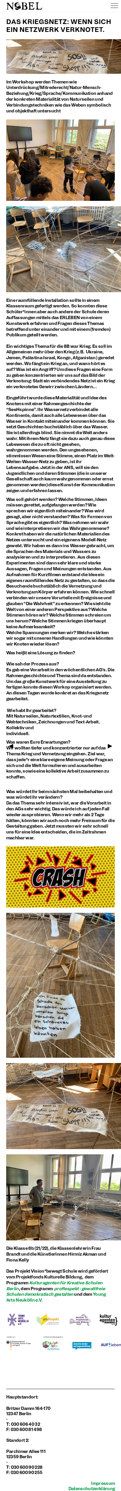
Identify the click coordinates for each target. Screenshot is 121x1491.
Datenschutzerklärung (91, 1488)
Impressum (103, 1483)
